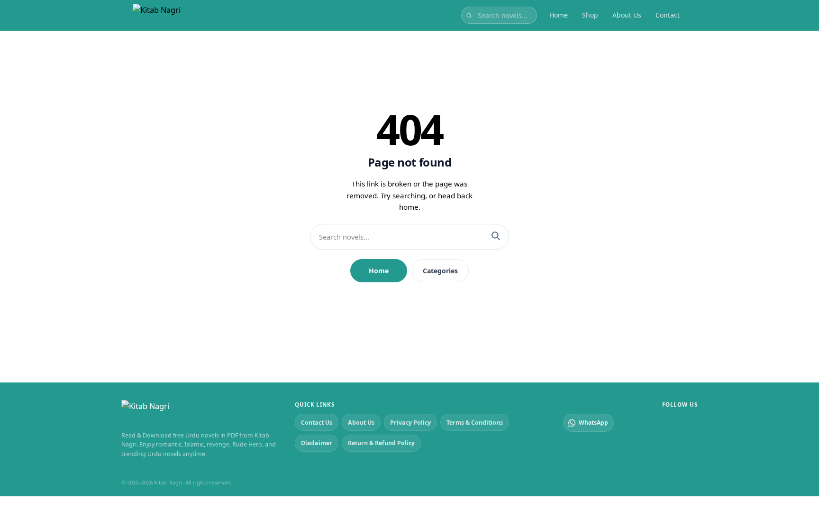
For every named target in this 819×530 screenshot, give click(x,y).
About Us (626, 14)
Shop (590, 14)
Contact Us (316, 422)
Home (558, 14)
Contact (667, 14)
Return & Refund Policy (381, 443)
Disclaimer (316, 443)
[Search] (496, 236)
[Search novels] (469, 15)
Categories (440, 270)
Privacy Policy (410, 422)
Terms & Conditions (474, 422)
